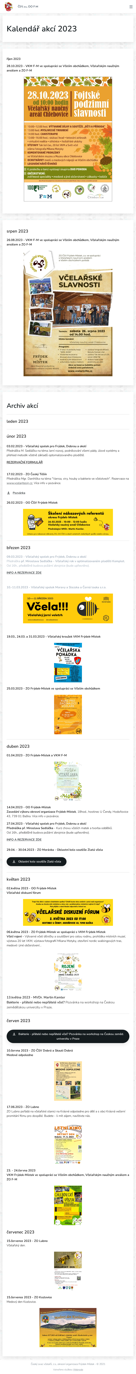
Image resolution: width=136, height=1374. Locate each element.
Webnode (78, 1369)
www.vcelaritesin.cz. (20, 483)
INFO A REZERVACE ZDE (24, 573)
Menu (131, 6)
